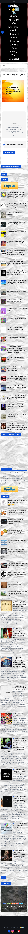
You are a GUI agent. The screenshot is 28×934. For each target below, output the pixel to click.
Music (4, 901)
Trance (17, 901)
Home (4, 66)
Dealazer (14, 123)
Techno (13, 901)
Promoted (9, 901)
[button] (24, 884)
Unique (22, 901)
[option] (14, 899)
